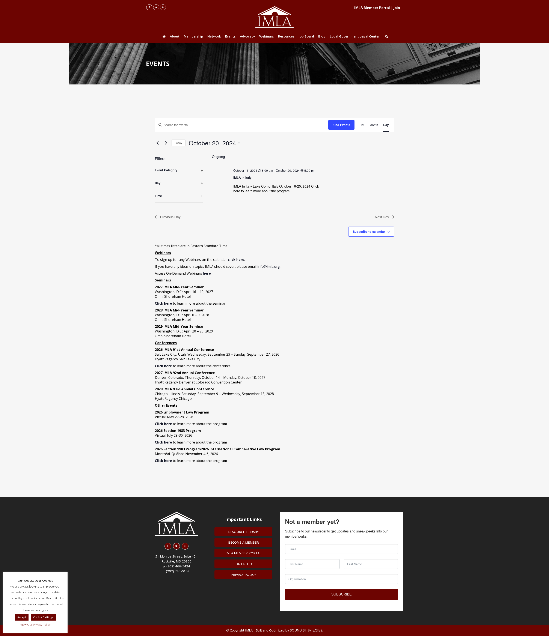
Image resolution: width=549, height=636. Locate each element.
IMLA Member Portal (372, 7)
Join (397, 7)
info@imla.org (268, 266)
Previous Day (170, 216)
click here (236, 259)
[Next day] (165, 143)
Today (178, 142)
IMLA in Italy (242, 177)
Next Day (382, 216)
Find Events (341, 125)
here (207, 273)
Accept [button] (21, 617)
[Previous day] (157, 143)
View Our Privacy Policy (35, 625)
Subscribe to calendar (369, 231)
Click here (163, 366)
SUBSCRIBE (341, 594)
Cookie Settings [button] (43, 617)
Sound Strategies (306, 630)
